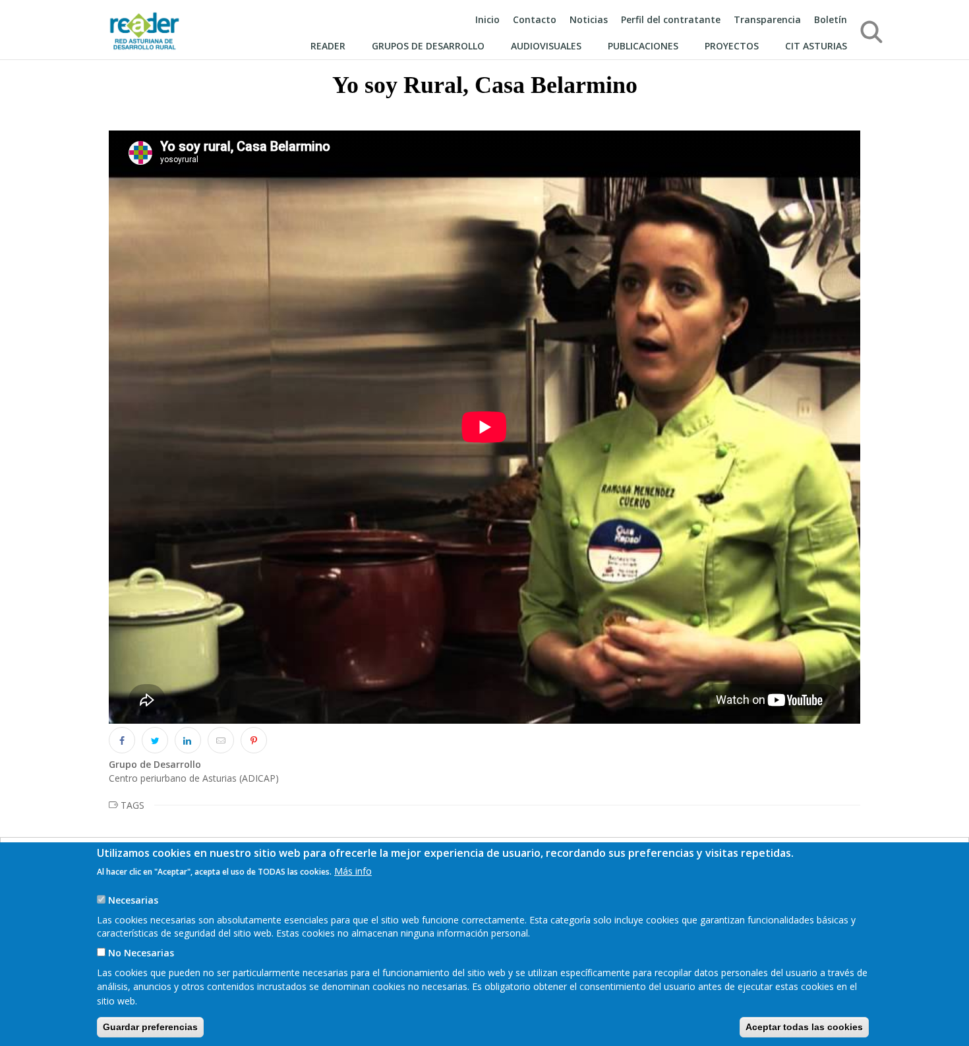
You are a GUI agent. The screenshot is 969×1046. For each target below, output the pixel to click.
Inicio (487, 19)
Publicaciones (643, 46)
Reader (327, 46)
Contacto (534, 19)
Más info (353, 870)
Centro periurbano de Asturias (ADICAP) (194, 778)
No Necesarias (141, 952)
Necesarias (133, 899)
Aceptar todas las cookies (804, 1026)
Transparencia (767, 19)
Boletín (830, 19)
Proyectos (732, 46)
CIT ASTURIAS (816, 46)
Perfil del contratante (670, 19)
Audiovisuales (546, 46)
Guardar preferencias (150, 1026)
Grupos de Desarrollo (428, 46)
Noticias (589, 19)
